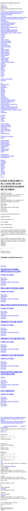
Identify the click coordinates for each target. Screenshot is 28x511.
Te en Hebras (4, 44)
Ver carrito (3, 488)
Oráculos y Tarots (5, 25)
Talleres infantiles (5, 49)
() (5, 6)
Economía (14, 17)
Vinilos (6, 11)
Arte (2, 17)
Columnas (3, 66)
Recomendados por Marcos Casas (9, 27)
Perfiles (2, 69)
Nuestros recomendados (6, 14)
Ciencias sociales (7, 17)
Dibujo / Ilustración (5, 53)
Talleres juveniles (5, 51)
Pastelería (3, 37)
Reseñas (3, 63)
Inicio (2, 417)
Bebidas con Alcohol (6, 42)
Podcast (2, 67)
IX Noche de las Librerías (7, 136)
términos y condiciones (10, 466)
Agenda (10, 13)
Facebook (8, 423)
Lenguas (3, 56)
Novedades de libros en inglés (8, 23)
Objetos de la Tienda (6, 46)
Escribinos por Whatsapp (14, 417)
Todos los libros (4, 21)
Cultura (2, 72)
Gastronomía (11, 11)
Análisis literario (5, 55)
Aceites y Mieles (5, 39)
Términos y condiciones (12, 418)
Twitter (21, 423)
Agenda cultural (4, 60)
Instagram (3, 423)
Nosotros (3, 172)
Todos (2, 38)
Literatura (12, 18)
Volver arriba (4, 405)
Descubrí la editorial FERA (7, 24)
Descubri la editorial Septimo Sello (9, 30)
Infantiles (3, 18)
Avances (3, 74)
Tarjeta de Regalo (5, 133)
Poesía (17, 18)
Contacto (3, 174)
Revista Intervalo (17, 13)
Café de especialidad (6, 41)
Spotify (18, 423)
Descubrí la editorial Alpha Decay (9, 31)
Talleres (6, 13)
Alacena (16, 11)
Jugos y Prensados (5, 45)
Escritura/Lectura (5, 52)
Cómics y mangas (5, 28)
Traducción (3, 65)
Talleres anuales (4, 59)
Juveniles (7, 18)
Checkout (3, 495)
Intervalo (10, 421)
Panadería (3, 34)
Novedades (3, 20)
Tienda (2, 421)
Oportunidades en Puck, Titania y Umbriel (11, 32)
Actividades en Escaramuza (7, 62)
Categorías (3, 16)
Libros (2, 11)
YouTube (3, 70)
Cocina (2, 35)
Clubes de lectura (5, 58)
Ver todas (21, 18)
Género (25, 17)
